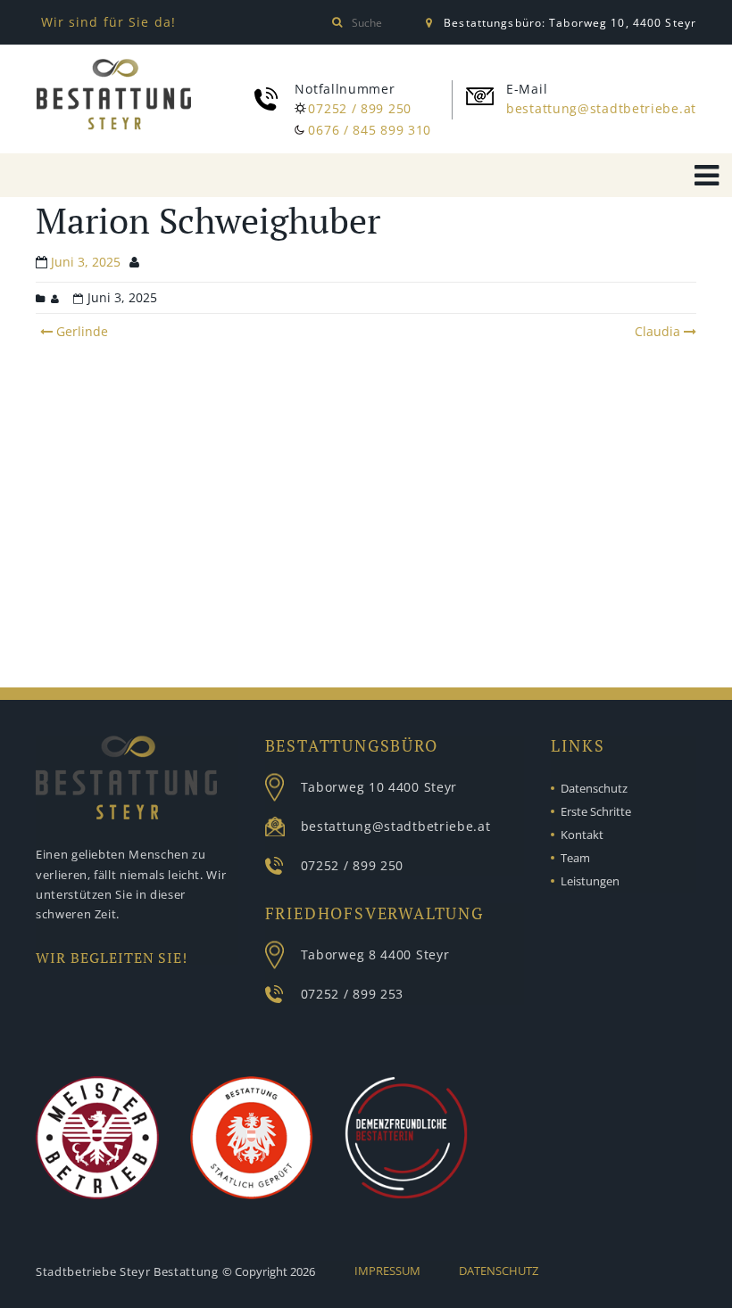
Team (575, 858)
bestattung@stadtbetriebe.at (601, 108)
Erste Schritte (596, 811)
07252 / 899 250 (360, 108)
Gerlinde (80, 331)
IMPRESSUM (387, 1271)
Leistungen (590, 881)
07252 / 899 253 (352, 993)
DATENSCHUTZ (498, 1271)
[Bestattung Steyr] (114, 94)
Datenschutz (594, 788)
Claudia (657, 331)
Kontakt (582, 835)
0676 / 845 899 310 (369, 129)
